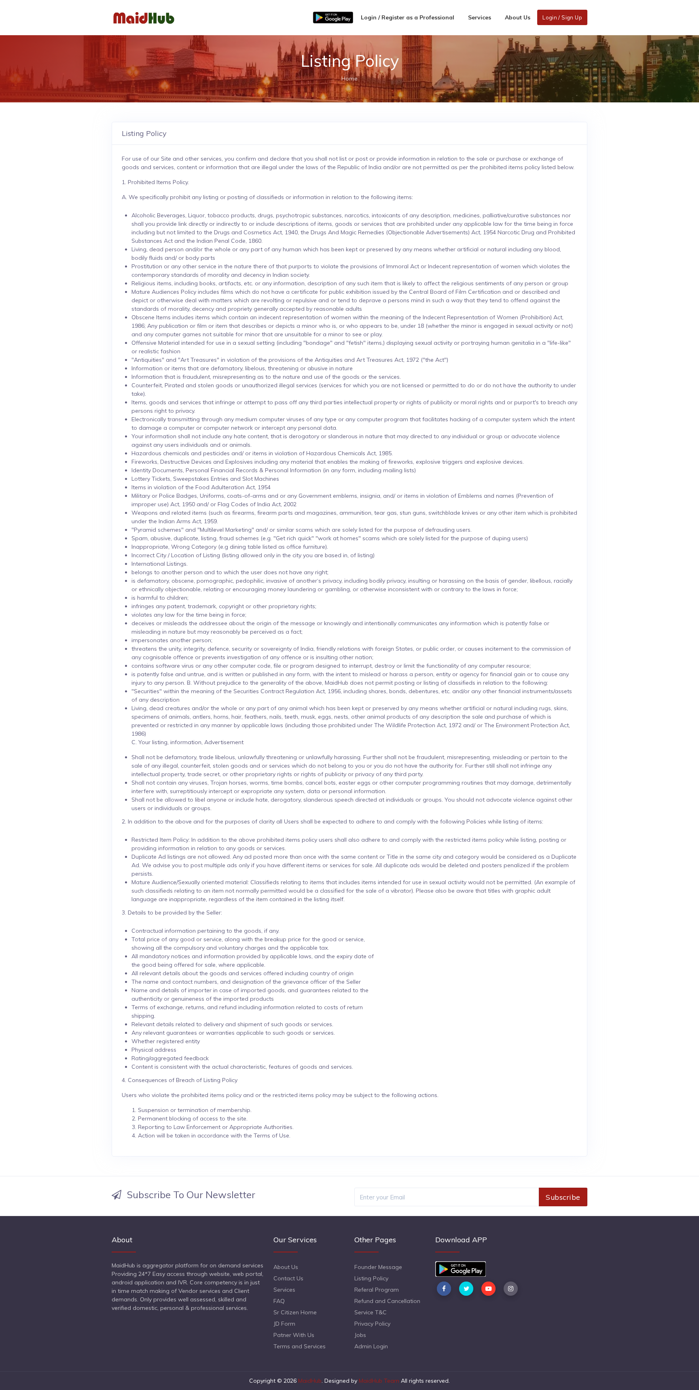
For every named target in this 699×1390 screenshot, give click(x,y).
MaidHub (310, 1380)
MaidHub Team (379, 1380)
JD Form (284, 1323)
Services (479, 17)
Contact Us (288, 1278)
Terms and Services (299, 1346)
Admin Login (371, 1346)
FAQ (279, 1301)
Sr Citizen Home (295, 1312)
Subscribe (563, 1197)
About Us (517, 17)
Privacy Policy (372, 1323)
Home (349, 78)
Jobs (360, 1335)
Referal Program (376, 1289)
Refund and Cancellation (387, 1301)
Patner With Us (293, 1335)
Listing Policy (371, 1278)
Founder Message (378, 1267)
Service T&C (370, 1312)
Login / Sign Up (562, 17)
